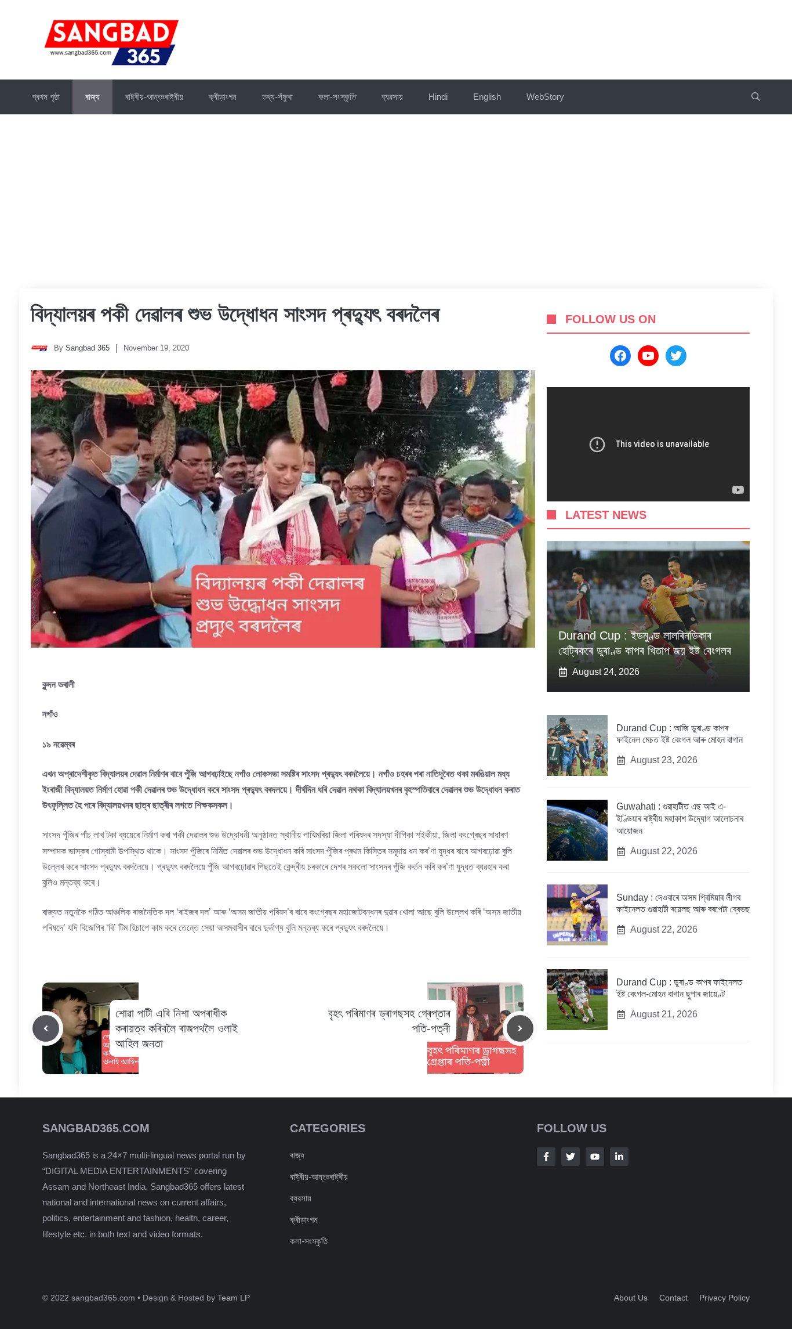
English (487, 97)
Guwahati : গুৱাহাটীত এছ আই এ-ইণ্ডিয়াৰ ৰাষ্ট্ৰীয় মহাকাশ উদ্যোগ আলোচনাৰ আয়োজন (679, 819)
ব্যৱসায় (300, 1198)
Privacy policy (724, 1297)
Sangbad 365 (88, 348)
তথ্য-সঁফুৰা (277, 97)
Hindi (438, 97)
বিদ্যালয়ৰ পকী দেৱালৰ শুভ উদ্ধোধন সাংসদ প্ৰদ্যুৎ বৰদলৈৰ (235, 314)
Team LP (233, 1297)
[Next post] (520, 1028)
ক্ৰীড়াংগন (223, 97)
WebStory (545, 97)
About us (631, 1297)
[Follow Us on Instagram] (595, 1156)
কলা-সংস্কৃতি (337, 97)
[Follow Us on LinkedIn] (619, 1156)
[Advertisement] (396, 201)
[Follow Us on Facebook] (546, 1156)
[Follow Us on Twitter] (570, 1156)
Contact (673, 1297)
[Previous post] (45, 1028)
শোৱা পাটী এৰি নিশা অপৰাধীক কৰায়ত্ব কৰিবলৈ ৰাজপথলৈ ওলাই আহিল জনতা (176, 1028)
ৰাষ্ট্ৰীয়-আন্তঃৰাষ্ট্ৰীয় (154, 97)
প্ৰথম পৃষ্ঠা (46, 97)
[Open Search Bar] (756, 97)
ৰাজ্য (92, 97)
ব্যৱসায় (392, 97)
